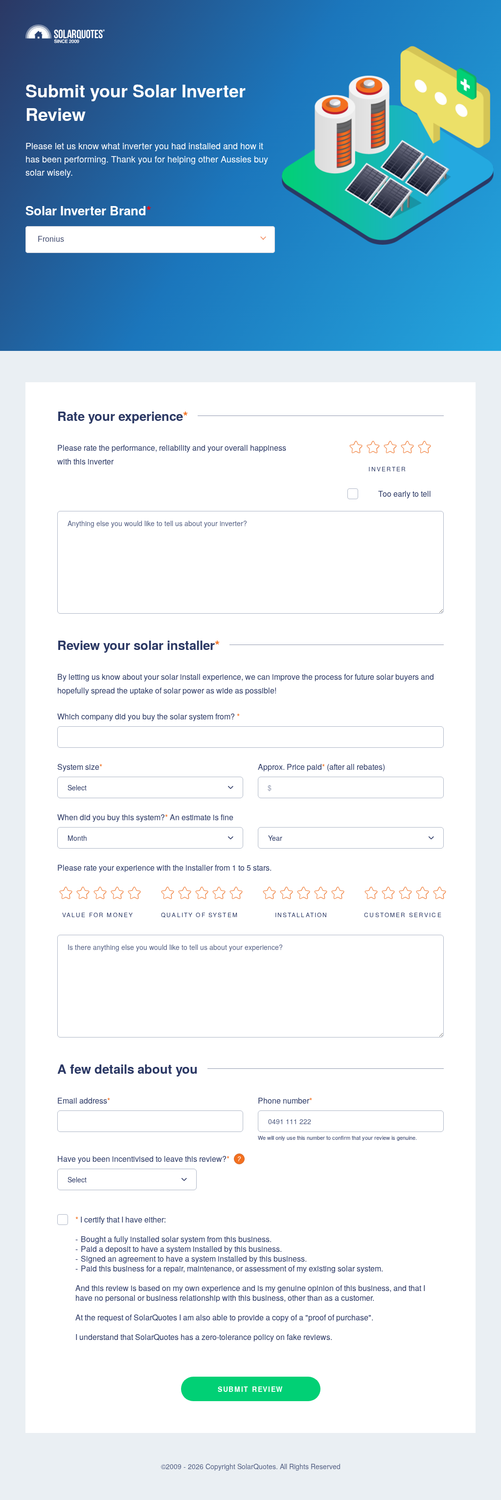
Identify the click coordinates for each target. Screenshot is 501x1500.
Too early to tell (404, 494)
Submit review (250, 1389)
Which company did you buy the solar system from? (148, 716)
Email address (83, 1100)
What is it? (239, 1159)
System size (79, 766)
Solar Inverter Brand (88, 210)
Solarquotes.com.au (250, 33)
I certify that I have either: (120, 1219)
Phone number (285, 1100)
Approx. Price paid (321, 766)
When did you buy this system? (145, 817)
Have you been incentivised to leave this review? (143, 1158)
